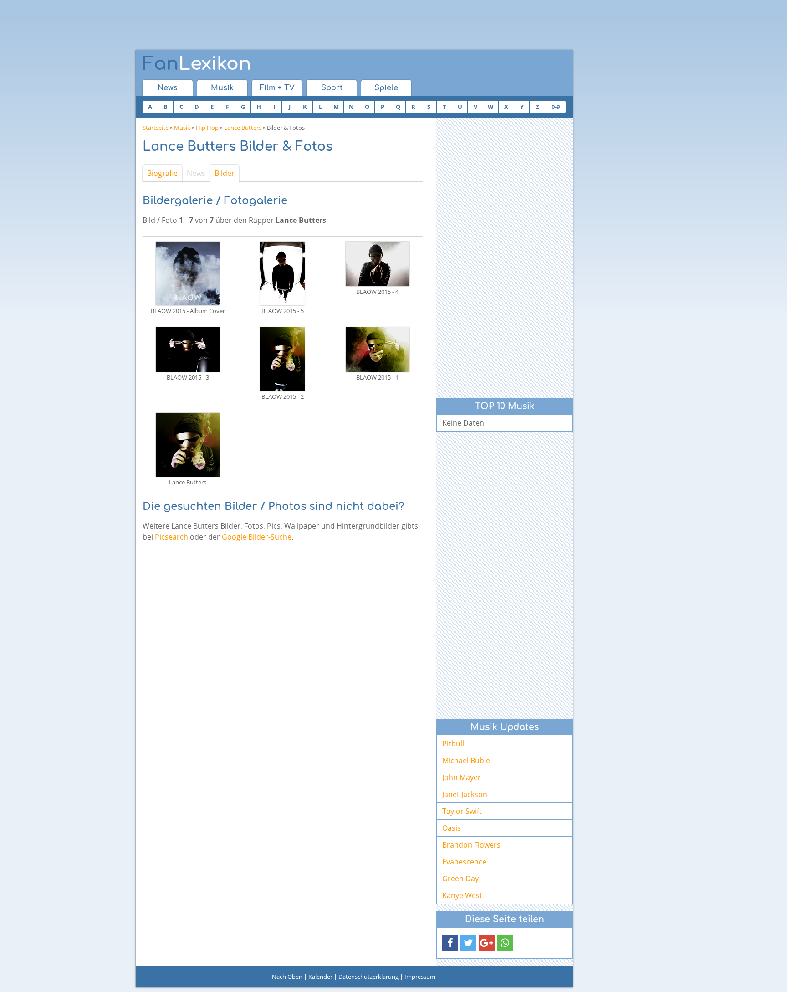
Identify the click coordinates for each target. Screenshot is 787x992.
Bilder (225, 173)
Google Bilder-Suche (256, 537)
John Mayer (461, 777)
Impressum (419, 976)
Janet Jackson (464, 794)
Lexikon (197, 64)
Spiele (386, 88)
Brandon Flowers (471, 845)
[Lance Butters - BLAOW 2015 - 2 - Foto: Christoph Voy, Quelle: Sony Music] (282, 358)
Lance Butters (242, 127)
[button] (450, 943)
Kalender (320, 976)
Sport (331, 88)
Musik (222, 88)
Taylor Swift (462, 811)
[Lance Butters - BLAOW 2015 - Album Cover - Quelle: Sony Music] (188, 272)
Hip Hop (207, 127)
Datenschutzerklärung (368, 976)
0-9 (556, 107)
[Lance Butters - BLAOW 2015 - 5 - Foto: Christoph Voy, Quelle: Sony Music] (282, 272)
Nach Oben (287, 976)
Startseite (156, 127)
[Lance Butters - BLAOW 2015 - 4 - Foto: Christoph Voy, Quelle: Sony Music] (377, 263)
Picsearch (171, 537)
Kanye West (462, 895)
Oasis (451, 828)
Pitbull (453, 744)
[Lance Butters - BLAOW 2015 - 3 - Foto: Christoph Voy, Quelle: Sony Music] (188, 348)
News (168, 88)
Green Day (460, 879)
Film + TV (277, 88)
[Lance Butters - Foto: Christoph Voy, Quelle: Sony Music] (188, 444)
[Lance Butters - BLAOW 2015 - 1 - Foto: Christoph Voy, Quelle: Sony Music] (377, 348)
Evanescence (464, 862)
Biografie (162, 173)
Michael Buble (466, 761)
